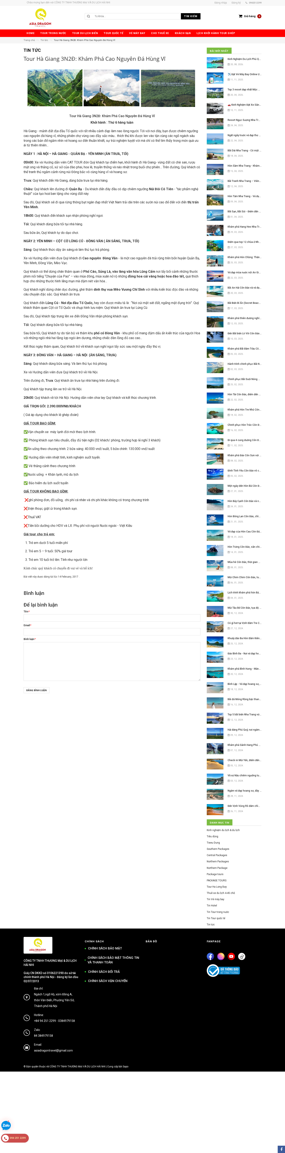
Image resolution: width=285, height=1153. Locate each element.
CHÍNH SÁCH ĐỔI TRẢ (104, 972)
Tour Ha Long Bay (217, 886)
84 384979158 (43, 1035)
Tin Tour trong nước (218, 912)
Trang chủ (29, 40)
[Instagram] (220, 956)
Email (27, 625)
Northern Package (217, 868)
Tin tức (44, 40)
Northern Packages (218, 861)
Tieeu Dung (213, 842)
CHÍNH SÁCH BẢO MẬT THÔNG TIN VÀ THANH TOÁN (113, 960)
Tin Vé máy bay (215, 899)
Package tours (215, 874)
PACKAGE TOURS (216, 880)
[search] (147, 16)
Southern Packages (218, 849)
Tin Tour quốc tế (216, 918)
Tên (26, 611)
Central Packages (217, 855)
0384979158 (66, 1020)
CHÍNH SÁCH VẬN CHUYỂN (107, 981)
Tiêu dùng (212, 836)
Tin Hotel (212, 905)
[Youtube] (231, 956)
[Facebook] (210, 956)
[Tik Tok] (241, 956)
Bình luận (29, 639)
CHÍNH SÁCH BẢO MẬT (105, 948)
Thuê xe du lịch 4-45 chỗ (221, 893)
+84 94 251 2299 (45, 1020)
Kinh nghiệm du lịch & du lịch (223, 830)
